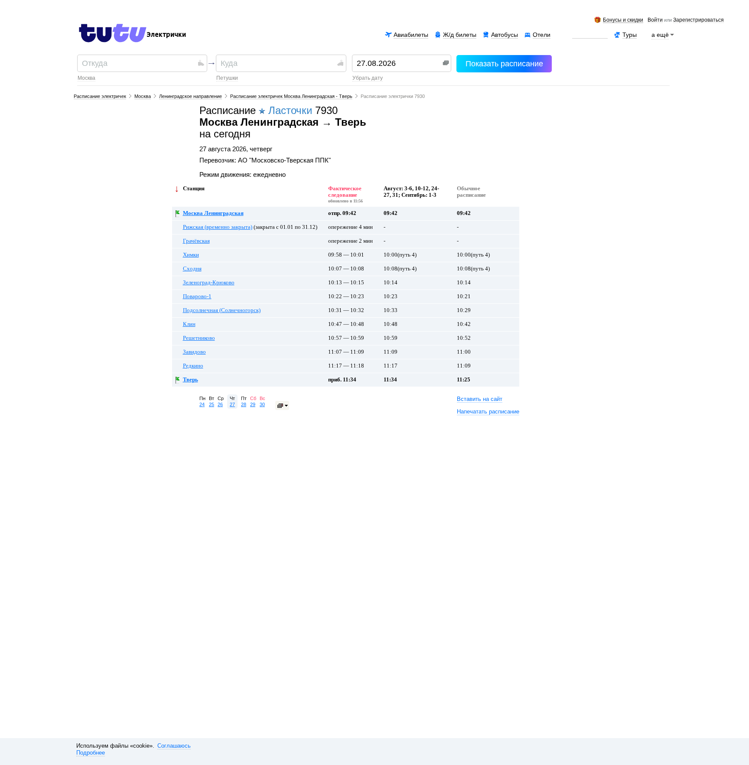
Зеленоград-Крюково (208, 283)
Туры (629, 34)
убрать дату (367, 78)
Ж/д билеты (459, 34)
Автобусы (504, 34)
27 (232, 404)
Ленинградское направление (190, 96)
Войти (655, 20)
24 (202, 404)
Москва (86, 78)
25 (211, 404)
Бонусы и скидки (623, 20)
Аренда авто (590, 34)
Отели (541, 34)
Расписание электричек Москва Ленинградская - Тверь (291, 96)
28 (243, 404)
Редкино (193, 366)
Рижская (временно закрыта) (217, 227)
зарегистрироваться (698, 20)
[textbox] (139, 63)
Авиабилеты (411, 34)
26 (220, 404)
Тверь (190, 380)
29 (252, 404)
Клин (189, 324)
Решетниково (199, 338)
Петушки (227, 78)
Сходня (192, 269)
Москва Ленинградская (213, 213)
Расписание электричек (100, 96)
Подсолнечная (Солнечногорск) (222, 310)
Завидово (194, 352)
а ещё (660, 34)
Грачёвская (196, 241)
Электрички (166, 35)
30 (262, 404)
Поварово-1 (197, 296)
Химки (191, 255)
